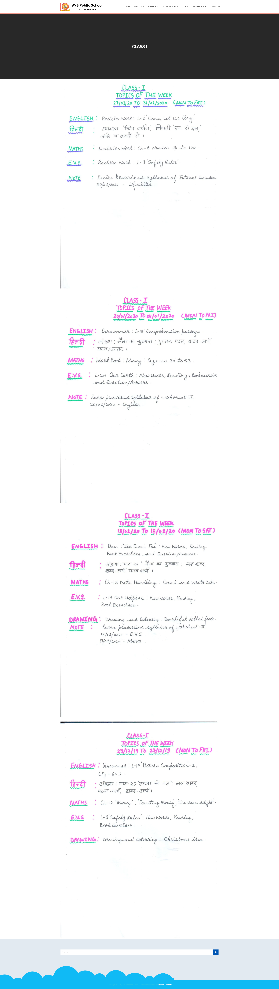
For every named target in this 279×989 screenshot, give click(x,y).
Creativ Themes (165, 984)
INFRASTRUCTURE (169, 6)
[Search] (216, 952)
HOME (128, 6)
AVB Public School (87, 5)
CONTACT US (215, 6)
